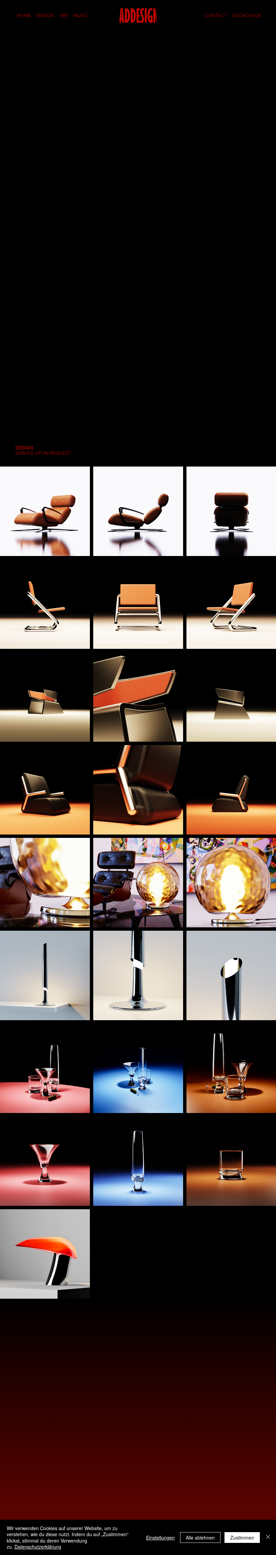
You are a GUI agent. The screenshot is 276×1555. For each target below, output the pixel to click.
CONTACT (215, 15)
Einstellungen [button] (160, 1537)
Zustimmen (242, 1537)
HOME (24, 15)
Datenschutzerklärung (37, 1546)
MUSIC (80, 15)
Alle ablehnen (200, 1537)
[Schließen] (268, 1537)
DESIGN (45, 15)
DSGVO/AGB (247, 15)
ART (63, 15)
